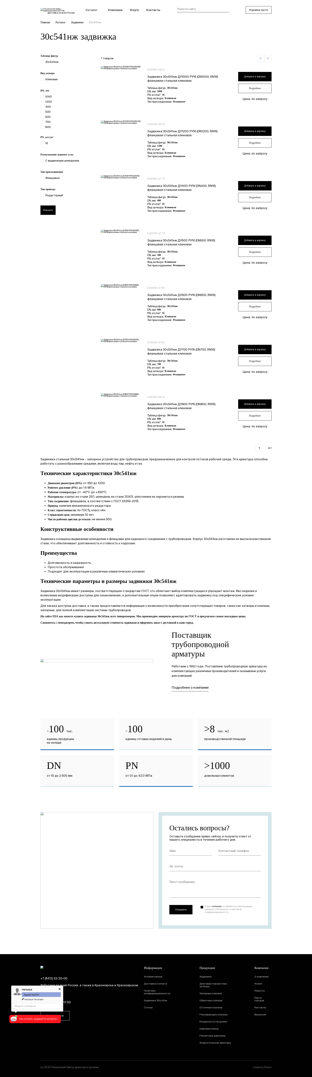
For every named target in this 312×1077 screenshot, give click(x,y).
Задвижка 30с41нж (155, 1000)
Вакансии (260, 1014)
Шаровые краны (209, 1028)
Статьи (148, 1007)
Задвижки (77, 22)
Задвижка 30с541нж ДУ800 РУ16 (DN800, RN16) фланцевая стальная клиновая (181, 406)
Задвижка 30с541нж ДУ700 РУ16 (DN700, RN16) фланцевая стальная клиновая (181, 351)
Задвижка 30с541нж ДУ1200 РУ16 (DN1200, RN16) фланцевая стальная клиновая (182, 133)
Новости (259, 990)
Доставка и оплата (155, 983)
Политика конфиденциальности (157, 992)
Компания (115, 10)
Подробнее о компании (190, 687)
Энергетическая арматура (215, 1042)
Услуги (134, 10)
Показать (48, 210)
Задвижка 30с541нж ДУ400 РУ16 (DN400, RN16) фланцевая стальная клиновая (181, 187)
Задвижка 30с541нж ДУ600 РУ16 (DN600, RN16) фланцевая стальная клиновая (181, 297)
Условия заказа (153, 976)
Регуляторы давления (212, 1035)
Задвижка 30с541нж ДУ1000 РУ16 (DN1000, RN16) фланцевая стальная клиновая (182, 78)
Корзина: (258, 9)
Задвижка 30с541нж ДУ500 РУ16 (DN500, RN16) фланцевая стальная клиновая (181, 242)
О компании (261, 976)
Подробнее (255, 88)
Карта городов (259, 999)
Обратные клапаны (211, 1000)
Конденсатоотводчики (213, 1021)
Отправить (181, 909)
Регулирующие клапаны (214, 1014)
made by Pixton (262, 1067)
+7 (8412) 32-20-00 (53, 978)
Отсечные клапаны (211, 1007)
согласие (217, 906)
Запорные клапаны (211, 993)
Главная (45, 22)
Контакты (153, 10)
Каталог (92, 10)
